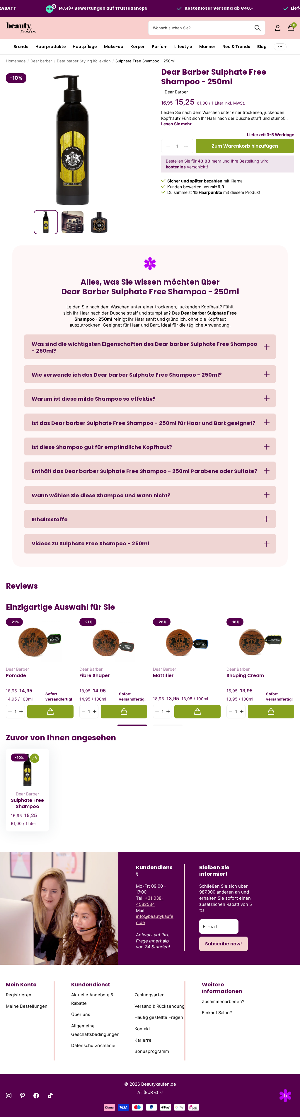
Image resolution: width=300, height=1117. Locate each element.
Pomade (16, 675)
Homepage (16, 61)
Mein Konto (21, 984)
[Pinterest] (22, 1095)
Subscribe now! (223, 943)
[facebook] (36, 1095)
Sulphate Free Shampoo (27, 803)
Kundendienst (90, 984)
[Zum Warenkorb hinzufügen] (50, 711)
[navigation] (46, 222)
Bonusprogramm (151, 1051)
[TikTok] (50, 1095)
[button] (186, 146)
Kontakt (142, 1028)
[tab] (132, 725)
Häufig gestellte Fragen (158, 1017)
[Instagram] (8, 1095)
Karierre (142, 1040)
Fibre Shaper (94, 675)
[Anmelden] (277, 28)
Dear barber (41, 61)
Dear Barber (176, 91)
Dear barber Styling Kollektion (84, 61)
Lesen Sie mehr (176, 123)
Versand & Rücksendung (159, 1006)
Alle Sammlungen (20, 47)
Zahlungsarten (149, 995)
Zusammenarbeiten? (223, 1001)
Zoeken (257, 28)
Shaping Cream (245, 675)
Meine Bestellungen (26, 1006)
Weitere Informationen (222, 988)
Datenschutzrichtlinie (93, 1045)
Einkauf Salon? (217, 1012)
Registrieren (18, 995)
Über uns (80, 1014)
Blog (262, 46)
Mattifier (163, 675)
